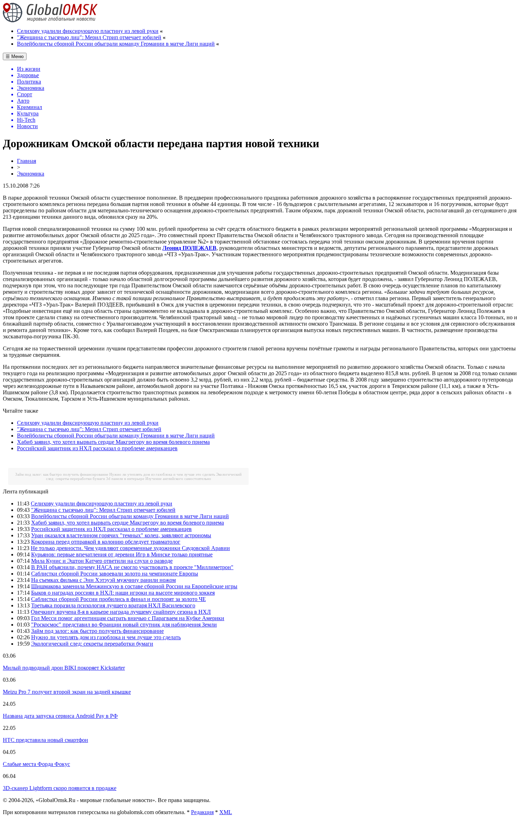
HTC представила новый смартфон (45, 740)
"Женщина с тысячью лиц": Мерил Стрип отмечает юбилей (89, 37)
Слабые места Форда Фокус (36, 764)
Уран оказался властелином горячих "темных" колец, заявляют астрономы (121, 535)
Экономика (30, 174)
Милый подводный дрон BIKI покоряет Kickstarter (64, 668)
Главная (26, 161)
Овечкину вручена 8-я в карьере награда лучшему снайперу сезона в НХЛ (121, 612)
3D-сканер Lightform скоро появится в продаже (59, 788)
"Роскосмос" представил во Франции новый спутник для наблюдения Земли (124, 625)
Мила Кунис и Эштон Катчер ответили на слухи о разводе (102, 561)
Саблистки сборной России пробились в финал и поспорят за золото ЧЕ (118, 599)
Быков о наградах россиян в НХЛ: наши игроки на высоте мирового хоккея (123, 593)
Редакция (202, 812)
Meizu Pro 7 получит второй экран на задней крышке (67, 692)
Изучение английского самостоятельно (178, 478)
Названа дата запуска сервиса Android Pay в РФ (60, 716)
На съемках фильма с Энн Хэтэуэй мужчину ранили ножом (103, 580)
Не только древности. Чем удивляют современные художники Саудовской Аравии (130, 548)
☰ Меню (15, 56)
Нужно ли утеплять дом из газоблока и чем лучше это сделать (162, 474)
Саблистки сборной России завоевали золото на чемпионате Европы (114, 574)
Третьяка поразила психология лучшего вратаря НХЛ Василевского (113, 605)
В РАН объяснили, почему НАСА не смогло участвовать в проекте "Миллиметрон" (132, 567)
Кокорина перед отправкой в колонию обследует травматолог (105, 542)
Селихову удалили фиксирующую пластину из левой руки (87, 31)
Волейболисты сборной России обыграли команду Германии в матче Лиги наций (116, 44)
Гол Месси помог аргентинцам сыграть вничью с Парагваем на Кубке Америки (127, 618)
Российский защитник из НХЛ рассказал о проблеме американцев (97, 448)
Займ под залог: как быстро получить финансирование (61, 474)
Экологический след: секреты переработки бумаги (92, 644)
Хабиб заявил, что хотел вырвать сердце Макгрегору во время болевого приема (113, 442)
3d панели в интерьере (125, 478)
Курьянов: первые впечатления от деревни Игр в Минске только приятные (122, 554)
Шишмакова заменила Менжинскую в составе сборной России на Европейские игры (134, 586)
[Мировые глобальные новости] (50, 20)
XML (225, 812)
